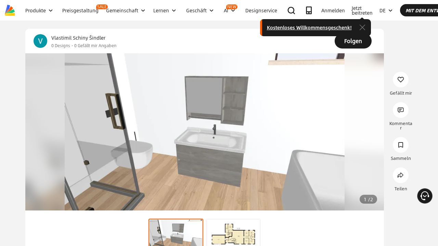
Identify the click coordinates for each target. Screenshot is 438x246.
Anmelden (333, 10)
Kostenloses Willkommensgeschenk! (309, 27)
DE (382, 10)
